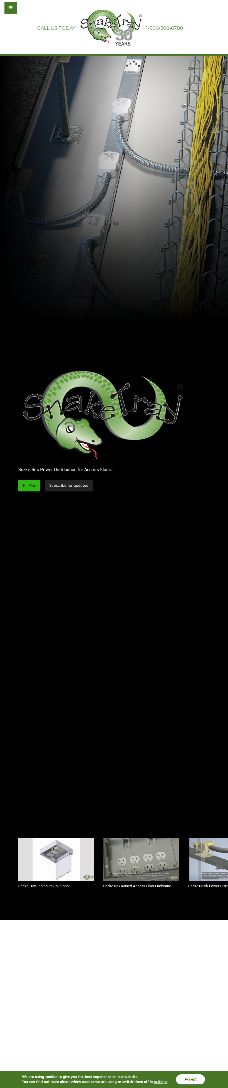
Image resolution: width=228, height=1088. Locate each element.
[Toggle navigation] (25, 7)
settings (160, 1081)
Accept (190, 1079)
